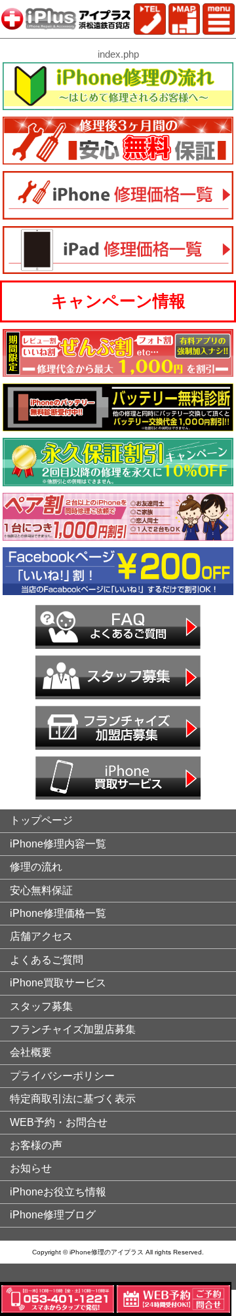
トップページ (41, 820)
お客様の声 (36, 1145)
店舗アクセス (41, 936)
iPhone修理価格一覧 (58, 913)
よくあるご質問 (46, 959)
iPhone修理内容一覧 (58, 843)
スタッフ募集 (41, 1006)
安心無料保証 (41, 890)
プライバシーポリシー (62, 1075)
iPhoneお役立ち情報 (58, 1191)
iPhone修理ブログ (53, 1214)
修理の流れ (36, 866)
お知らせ (31, 1168)
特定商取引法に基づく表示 (73, 1098)
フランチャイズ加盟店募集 (73, 1029)
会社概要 (31, 1052)
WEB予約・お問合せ (59, 1122)
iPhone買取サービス (58, 982)
